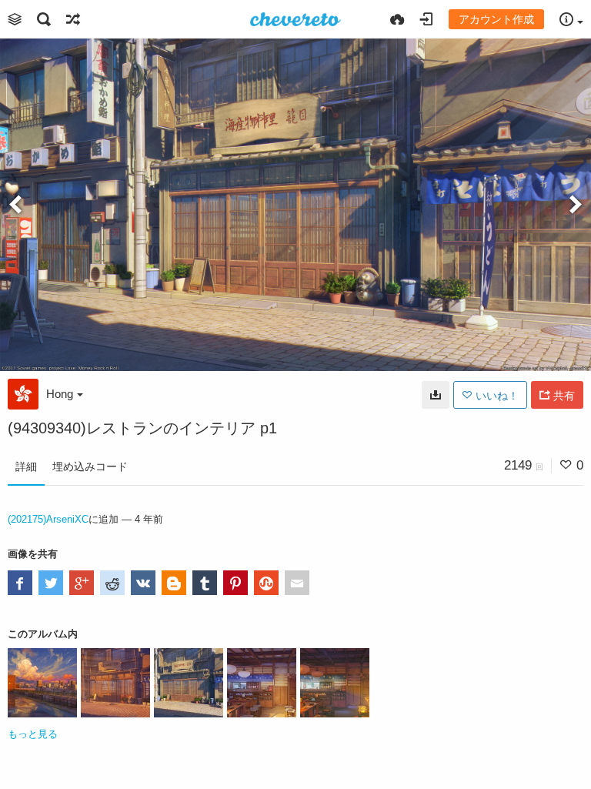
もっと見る (33, 734)
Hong (59, 393)
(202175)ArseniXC (48, 519)
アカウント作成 (496, 19)
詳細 (26, 466)
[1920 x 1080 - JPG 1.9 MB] (435, 395)
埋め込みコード (90, 466)
